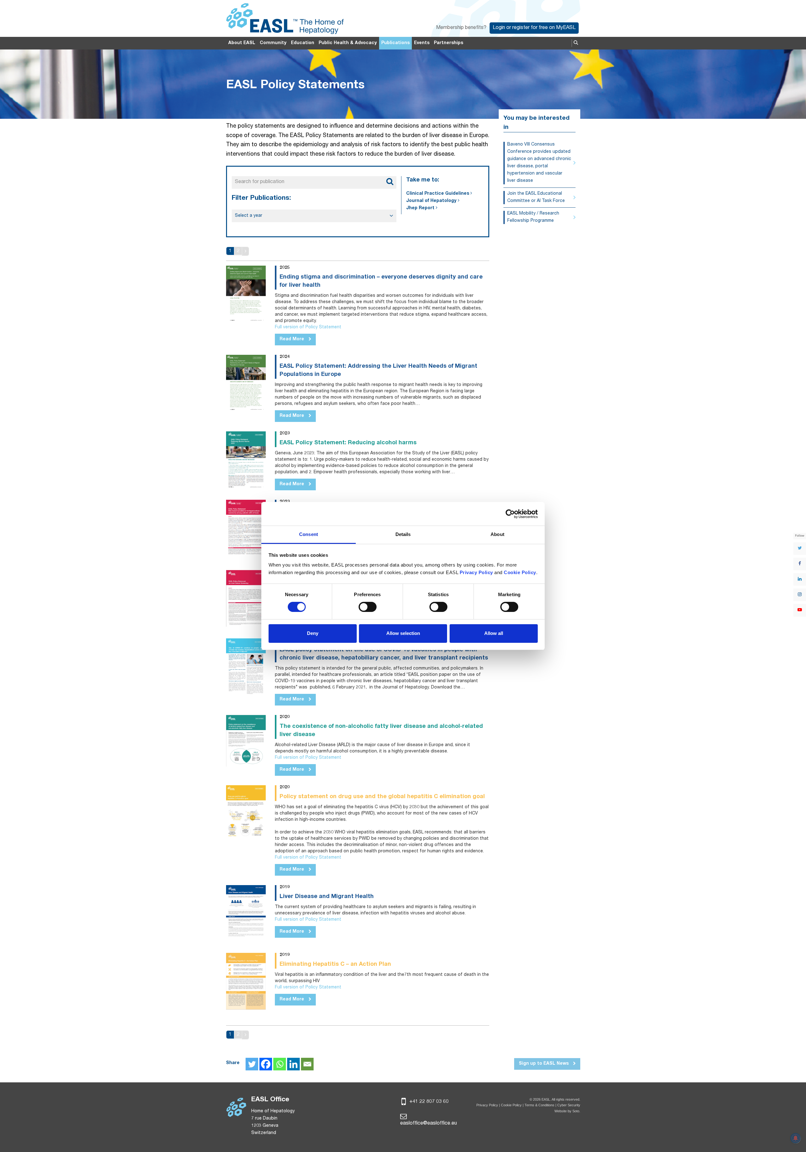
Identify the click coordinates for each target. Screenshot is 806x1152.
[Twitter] (252, 1064)
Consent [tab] (308, 534)
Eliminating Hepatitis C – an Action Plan (335, 964)
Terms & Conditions (539, 1105)
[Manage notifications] (796, 1138)
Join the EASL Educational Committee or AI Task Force (536, 197)
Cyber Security (568, 1105)
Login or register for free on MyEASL (534, 28)
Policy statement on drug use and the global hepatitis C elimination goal (382, 797)
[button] (575, 43)
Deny (312, 633)
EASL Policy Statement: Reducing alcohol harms (348, 443)
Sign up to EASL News (544, 1064)
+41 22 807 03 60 (428, 1101)
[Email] (307, 1064)
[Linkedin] (293, 1064)
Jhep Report (420, 208)
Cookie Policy (512, 1105)
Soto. (576, 1111)
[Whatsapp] (279, 1064)
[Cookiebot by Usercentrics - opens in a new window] (510, 514)
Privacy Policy (487, 1105)
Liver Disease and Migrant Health (327, 897)
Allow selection (403, 633)
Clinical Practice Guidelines (437, 194)
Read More (292, 339)
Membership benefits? (461, 28)
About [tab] (497, 534)
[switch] (368, 607)
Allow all (493, 633)
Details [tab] (403, 534)
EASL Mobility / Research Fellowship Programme (533, 217)
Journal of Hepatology (431, 201)
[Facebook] (265, 1064)
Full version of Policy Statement (308, 327)
